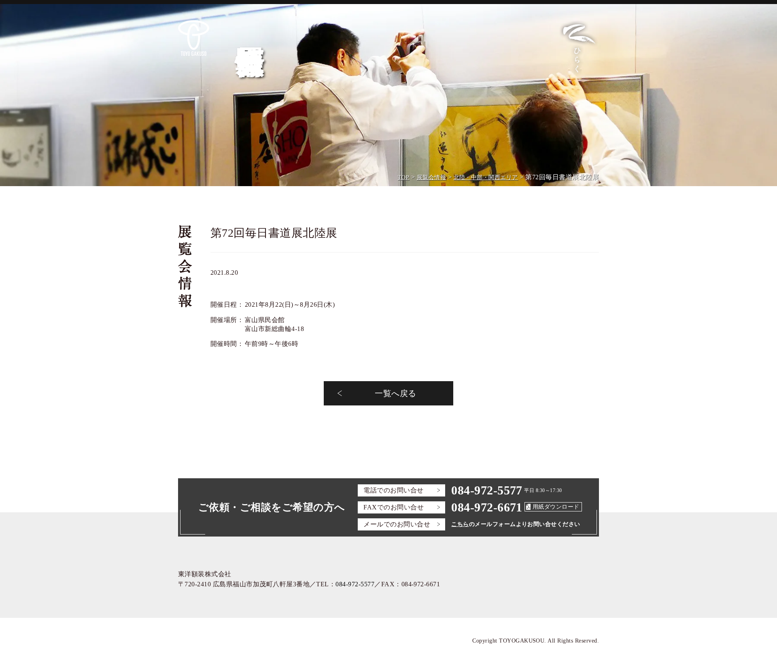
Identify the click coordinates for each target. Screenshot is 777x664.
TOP (403, 177)
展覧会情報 (431, 177)
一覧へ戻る (395, 393)
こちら (460, 524)
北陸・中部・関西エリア (486, 177)
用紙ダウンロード (556, 507)
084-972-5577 (486, 490)
